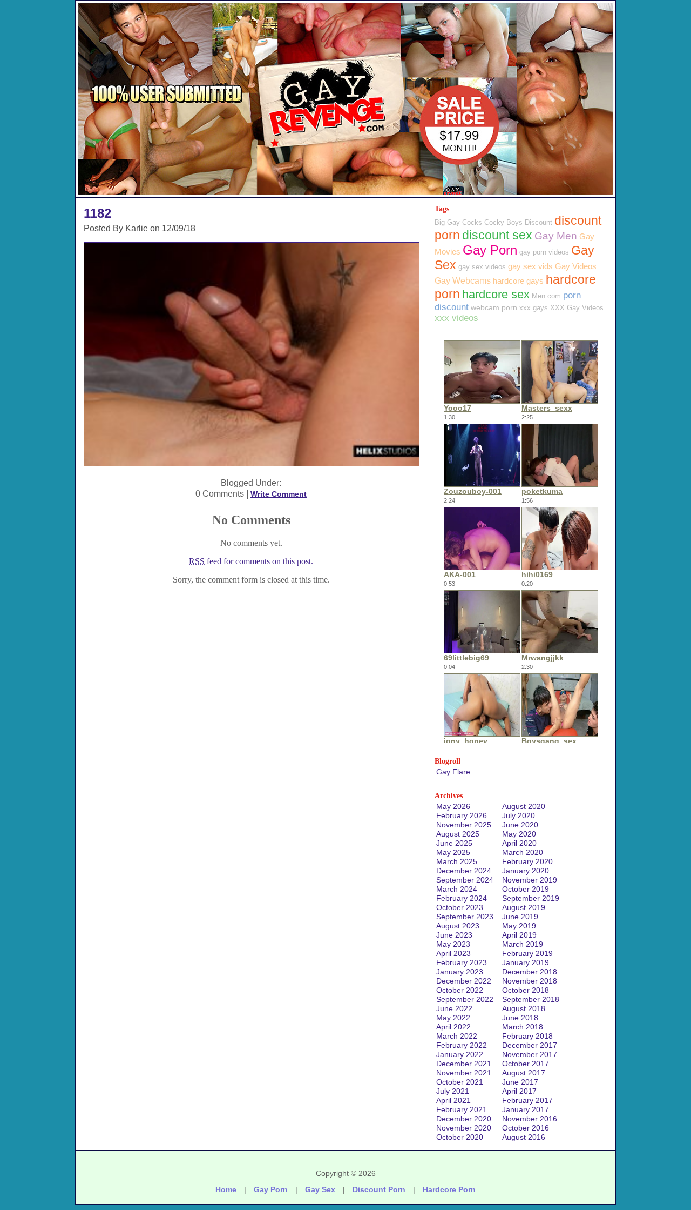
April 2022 (453, 1026)
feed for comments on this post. (251, 561)
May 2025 (453, 852)
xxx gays (533, 308)
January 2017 (525, 1109)
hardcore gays (518, 280)
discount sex (497, 235)
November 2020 (463, 1128)
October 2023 (459, 907)
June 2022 (454, 1008)
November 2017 (529, 1054)
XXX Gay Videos (577, 308)
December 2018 (529, 971)
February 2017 (527, 1100)
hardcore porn (449, 1189)
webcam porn (494, 307)
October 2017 (525, 1063)
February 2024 (461, 898)
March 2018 (522, 1026)
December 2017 (529, 1045)
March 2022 (456, 1036)
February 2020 (527, 861)
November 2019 (529, 879)
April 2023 (453, 953)
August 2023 (457, 925)
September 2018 (530, 999)
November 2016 (529, 1118)
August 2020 (523, 806)
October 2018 (525, 990)
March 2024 (456, 889)
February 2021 (461, 1109)
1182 (97, 213)
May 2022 (453, 1017)
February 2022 (461, 1045)
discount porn (379, 1189)
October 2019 (525, 889)
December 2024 (463, 870)
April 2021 (453, 1100)
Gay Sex (320, 1189)
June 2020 (520, 824)
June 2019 (520, 916)
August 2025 (457, 834)
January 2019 (525, 962)
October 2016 (525, 1128)
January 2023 (459, 971)
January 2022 (459, 1054)
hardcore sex (496, 294)
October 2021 (459, 1082)
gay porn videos (544, 252)
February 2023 (461, 962)
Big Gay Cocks (458, 222)
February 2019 (527, 953)
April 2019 (519, 935)
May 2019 (519, 925)
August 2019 (523, 907)
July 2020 (518, 815)
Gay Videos (576, 266)
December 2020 (463, 1118)
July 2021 (452, 1091)
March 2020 (522, 852)
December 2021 (463, 1063)
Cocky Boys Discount (518, 222)
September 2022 (464, 999)
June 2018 (520, 1017)
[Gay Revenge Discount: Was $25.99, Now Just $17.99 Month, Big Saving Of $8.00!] (345, 194)
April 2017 (519, 1091)
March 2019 (522, 944)
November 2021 (463, 1072)
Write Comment (278, 494)
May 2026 (453, 806)
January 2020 (525, 870)
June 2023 (454, 935)
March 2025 (456, 861)
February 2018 (527, 1036)
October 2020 (459, 1137)
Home (225, 1189)
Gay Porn (490, 250)
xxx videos (456, 318)
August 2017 (523, 1072)
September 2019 (530, 898)
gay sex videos (482, 267)
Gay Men (555, 236)
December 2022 (463, 981)
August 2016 (523, 1137)
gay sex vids (530, 266)
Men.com (546, 296)
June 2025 (454, 843)
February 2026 (461, 815)
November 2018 (529, 981)
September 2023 (464, 916)
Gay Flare (453, 771)
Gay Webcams (463, 280)
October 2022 (459, 990)
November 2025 (463, 824)
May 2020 (519, 834)
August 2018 (523, 1008)
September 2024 (464, 879)
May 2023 (453, 944)
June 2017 (520, 1082)
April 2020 (519, 843)
